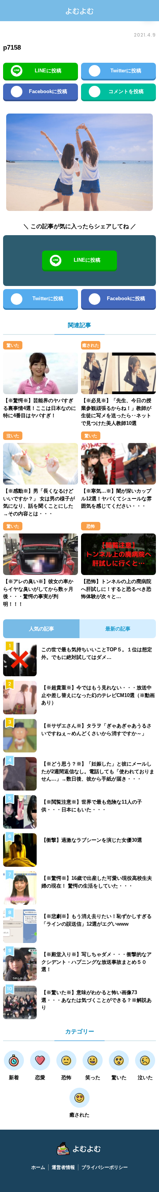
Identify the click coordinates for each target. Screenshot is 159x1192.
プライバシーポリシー (104, 1167)
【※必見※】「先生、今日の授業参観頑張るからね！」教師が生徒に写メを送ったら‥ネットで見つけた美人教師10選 (116, 412)
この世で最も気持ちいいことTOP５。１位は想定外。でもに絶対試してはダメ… (96, 653)
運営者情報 (63, 1167)
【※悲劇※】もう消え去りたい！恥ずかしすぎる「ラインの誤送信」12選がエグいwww (96, 920)
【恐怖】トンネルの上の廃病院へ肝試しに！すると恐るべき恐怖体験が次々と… (116, 588)
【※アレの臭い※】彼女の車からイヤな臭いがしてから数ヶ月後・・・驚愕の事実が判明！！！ (38, 592)
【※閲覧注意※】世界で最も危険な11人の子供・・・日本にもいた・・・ (91, 805)
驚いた (13, 345)
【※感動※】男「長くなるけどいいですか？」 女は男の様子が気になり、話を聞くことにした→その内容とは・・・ (39, 502)
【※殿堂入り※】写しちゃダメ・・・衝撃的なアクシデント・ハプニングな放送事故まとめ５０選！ (96, 961)
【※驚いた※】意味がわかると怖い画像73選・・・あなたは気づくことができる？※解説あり (96, 1000)
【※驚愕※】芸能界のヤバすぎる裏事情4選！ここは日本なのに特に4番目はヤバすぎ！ (39, 408)
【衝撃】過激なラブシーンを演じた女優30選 (91, 840)
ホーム (38, 1167)
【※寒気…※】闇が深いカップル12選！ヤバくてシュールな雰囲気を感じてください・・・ (116, 498)
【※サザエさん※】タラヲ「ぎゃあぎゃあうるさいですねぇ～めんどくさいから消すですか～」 (96, 729)
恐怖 (90, 526)
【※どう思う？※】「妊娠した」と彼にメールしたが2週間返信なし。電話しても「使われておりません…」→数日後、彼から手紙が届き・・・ (97, 771)
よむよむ (79, 10)
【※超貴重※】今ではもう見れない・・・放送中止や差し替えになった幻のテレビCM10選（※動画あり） (98, 695)
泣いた (13, 435)
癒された (90, 345)
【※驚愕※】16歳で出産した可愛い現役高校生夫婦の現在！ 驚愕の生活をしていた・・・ (96, 882)
